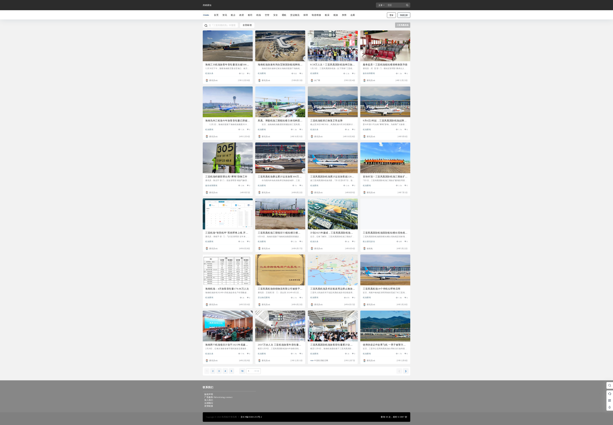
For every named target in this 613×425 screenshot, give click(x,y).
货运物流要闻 (264, 297)
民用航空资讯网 (229, 417)
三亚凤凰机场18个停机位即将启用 (381, 288)
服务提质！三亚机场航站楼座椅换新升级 (385, 64)
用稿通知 (207, 5)
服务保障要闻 (369, 73)
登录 (391, 15)
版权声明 (208, 394)
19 (242, 371)
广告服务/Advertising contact (218, 397)
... (236, 371)
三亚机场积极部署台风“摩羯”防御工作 (226, 176)
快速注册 (404, 15)
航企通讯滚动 (369, 241)
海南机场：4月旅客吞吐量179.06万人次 (227, 288)
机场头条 (209, 73)
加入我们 (208, 400)
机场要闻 (262, 73)
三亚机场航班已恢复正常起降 (326, 120)
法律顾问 (208, 403)
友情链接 (208, 406)
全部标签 (247, 25)
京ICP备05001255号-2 (251, 417)
